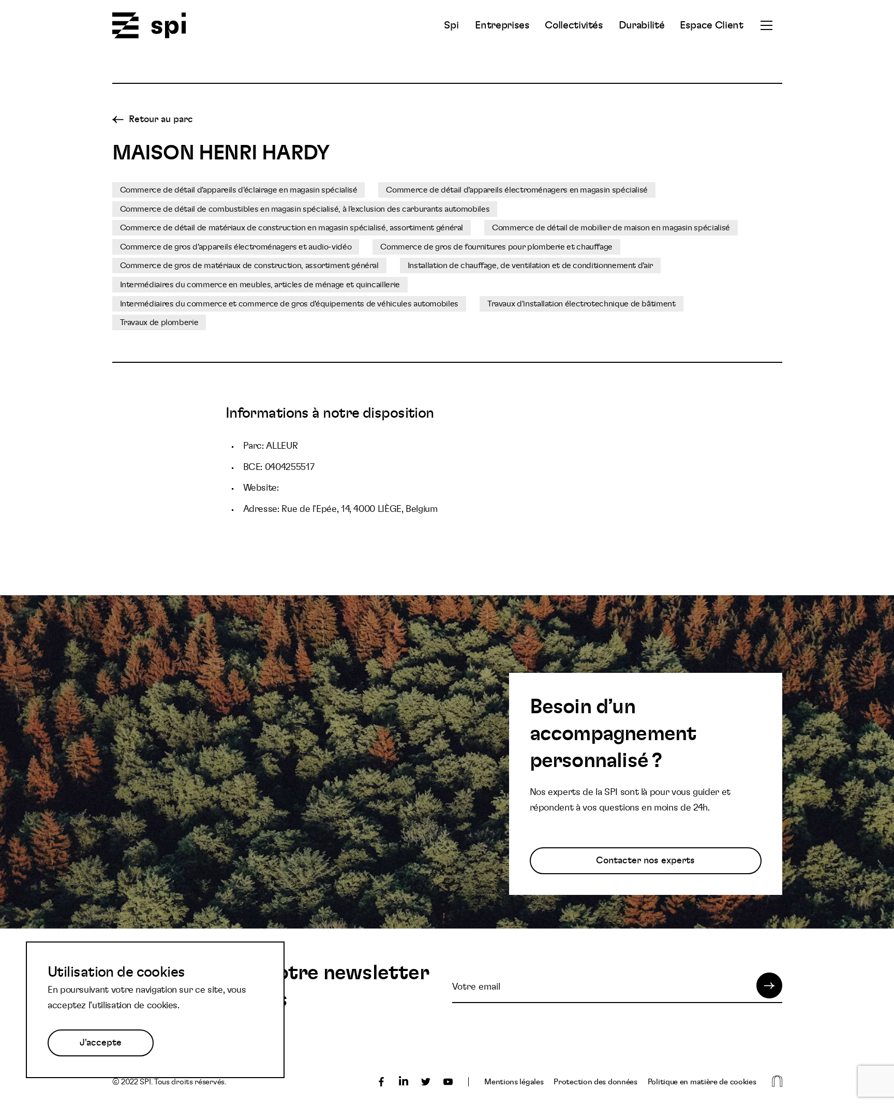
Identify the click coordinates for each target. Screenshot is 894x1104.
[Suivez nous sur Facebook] (381, 1081)
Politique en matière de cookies (702, 1082)
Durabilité (641, 25)
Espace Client (711, 25)
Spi (451, 25)
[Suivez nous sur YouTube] (448, 1081)
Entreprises (502, 25)
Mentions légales (513, 1082)
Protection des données (595, 1082)
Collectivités (574, 25)
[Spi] (149, 26)
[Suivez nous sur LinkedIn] (403, 1081)
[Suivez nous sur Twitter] (425, 1081)
